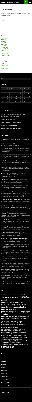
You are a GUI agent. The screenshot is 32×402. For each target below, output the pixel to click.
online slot (26, 316)
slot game (15, 337)
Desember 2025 (5, 50)
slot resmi (26, 344)
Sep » (29, 103)
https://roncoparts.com (7, 179)
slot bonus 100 (7, 321)
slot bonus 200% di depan (7, 324)
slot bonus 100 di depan (17, 321)
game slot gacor (7, 307)
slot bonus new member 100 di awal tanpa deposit (13, 329)
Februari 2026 (4, 47)
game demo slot (7, 302)
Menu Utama (30, 2)
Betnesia (3, 167)
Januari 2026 (4, 49)
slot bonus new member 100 (8, 326)
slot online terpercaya (17, 344)
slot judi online (23, 337)
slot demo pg (3, 333)
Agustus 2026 (4, 38)
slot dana (24, 332)
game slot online (19, 307)
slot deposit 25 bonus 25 (21, 335)
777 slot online (5, 294)
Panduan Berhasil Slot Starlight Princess (11, 128)
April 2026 (4, 44)
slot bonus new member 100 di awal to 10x (11, 332)
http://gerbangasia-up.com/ (11, 206)
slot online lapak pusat (7, 341)
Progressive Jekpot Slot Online (9, 125)
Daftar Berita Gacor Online (10, 2)
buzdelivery (9, 154)
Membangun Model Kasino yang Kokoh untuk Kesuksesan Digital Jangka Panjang (13, 115)
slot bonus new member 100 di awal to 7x (11, 330)
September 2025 (5, 55)
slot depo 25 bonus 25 (11, 333)
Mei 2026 (3, 42)
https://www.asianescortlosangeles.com (16, 238)
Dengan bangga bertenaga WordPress (9, 400)
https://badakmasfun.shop (13, 212)
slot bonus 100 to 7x (16, 323)
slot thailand (7, 346)
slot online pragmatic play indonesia (11, 342)
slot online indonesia (16, 339)
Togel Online (4, 68)
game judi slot (18, 302)
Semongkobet (6, 281)
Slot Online (4, 67)
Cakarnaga (6, 144)
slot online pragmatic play (21, 341)
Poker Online (4, 65)
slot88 (2, 321)
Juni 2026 (3, 41)
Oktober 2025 (4, 53)
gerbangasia (7, 226)
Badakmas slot (4, 173)
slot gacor (19, 161)
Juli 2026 (3, 39)
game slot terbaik (7, 316)
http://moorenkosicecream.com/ (11, 199)
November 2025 (5, 52)
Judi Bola (3, 64)
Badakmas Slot (11, 269)
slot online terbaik (6, 344)
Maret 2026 (4, 45)
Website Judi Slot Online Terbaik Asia (11, 122)
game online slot (7, 305)
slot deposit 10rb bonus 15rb (8, 335)
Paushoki (5, 139)
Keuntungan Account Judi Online (9, 119)
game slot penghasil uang (10, 309)
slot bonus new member (19, 324)
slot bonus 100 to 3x (6, 323)
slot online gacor (5, 339)
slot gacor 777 (8, 337)
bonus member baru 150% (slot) (17, 294)
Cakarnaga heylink (9, 250)
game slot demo (20, 305)
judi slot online (19, 316)
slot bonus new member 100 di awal (9, 327)
